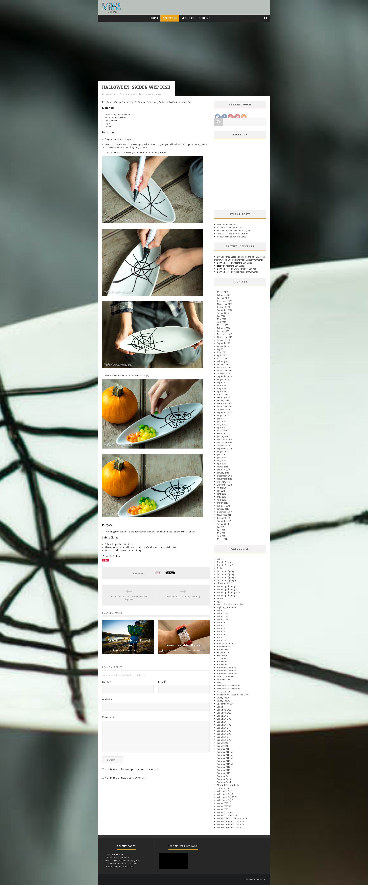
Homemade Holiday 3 (227, 673)
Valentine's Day (224, 791)
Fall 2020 (221, 634)
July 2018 (221, 382)
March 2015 (222, 502)
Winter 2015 (222, 803)
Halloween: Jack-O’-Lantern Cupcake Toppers (129, 598)
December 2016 (224, 439)
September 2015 (224, 484)
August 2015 (223, 487)
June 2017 (221, 421)
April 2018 (221, 391)
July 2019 (221, 349)
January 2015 (223, 508)
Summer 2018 (223, 770)
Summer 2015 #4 (225, 758)
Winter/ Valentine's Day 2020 (230, 824)
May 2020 (221, 319)
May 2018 (221, 388)
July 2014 (221, 527)
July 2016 (221, 454)
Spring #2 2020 (224, 709)
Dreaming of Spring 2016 (228, 592)
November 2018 (224, 370)
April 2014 (221, 536)
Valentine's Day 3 (225, 800)
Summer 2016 (223, 761)
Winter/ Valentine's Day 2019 (230, 821)
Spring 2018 (222, 727)
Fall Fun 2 (221, 640)
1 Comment (200, 650)
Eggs (219, 601)
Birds (219, 568)
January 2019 (223, 364)
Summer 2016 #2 (225, 764)
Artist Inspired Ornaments (246, 271)
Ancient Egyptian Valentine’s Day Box (234, 230)
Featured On (223, 652)
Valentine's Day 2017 (226, 797)
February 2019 (223, 361)
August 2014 (223, 524)
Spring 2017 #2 (224, 724)
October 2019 (223, 340)
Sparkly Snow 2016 (226, 703)
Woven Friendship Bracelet (184, 645)
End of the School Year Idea (230, 604)
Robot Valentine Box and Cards (231, 236)
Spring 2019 (222, 736)
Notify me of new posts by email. (125, 777)
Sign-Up (204, 18)
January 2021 (223, 298)
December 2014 (224, 512)
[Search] (266, 18)
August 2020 (223, 313)
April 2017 (221, 427)
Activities (170, 18)
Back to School (224, 562)
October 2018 (223, 373)
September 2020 (224, 310)
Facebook (240, 134)
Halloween (156, 94)
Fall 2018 (221, 628)
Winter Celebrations (226, 812)
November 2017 (224, 406)
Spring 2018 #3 (224, 733)
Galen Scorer (121, 650)
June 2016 (221, 457)
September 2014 (224, 521)
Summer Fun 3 (224, 779)
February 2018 (223, 397)
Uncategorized (224, 788)
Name (106, 681)
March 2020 (222, 325)
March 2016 (222, 466)
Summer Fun (223, 776)
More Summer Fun (226, 676)
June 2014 (221, 530)
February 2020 (223, 328)
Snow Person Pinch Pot (245, 268)
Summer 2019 (223, 773)
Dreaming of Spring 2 (227, 589)
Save (107, 560)
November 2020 (224, 304)
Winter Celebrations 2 (227, 815)
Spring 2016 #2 (224, 718)
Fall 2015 (221, 610)
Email (162, 681)
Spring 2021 (222, 746)
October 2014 (223, 518)
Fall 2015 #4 (222, 619)
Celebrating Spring (225, 571)
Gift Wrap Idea (223, 658)
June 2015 (221, 493)
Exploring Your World (226, 607)
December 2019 (224, 334)
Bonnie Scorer (111, 94)
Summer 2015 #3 (225, 755)
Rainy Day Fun (223, 691)
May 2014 (221, 533)
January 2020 (223, 331)
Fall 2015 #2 (222, 613)
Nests (220, 682)
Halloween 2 (223, 664)
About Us (187, 18)
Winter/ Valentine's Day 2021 (230, 827)
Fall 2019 (221, 631)
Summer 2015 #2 (225, 752)
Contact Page (250, 879)
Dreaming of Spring (226, 586)
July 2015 (221, 490)
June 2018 (221, 385)
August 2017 (223, 415)
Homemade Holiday (226, 667)
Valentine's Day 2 (225, 794)
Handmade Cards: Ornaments (249, 259)
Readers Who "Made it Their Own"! (233, 694)
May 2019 (221, 352)
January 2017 (223, 436)
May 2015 (221, 496)
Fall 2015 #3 (222, 616)
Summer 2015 (223, 749)
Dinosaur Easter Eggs (227, 224)
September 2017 (224, 412)
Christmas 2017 (224, 583)
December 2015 (224, 475)
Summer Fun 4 (224, 782)
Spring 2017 (222, 721)
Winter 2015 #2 (224, 806)
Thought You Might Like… (229, 785)
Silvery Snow (223, 697)
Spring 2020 (222, 743)
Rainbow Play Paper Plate (229, 227)
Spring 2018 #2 (224, 730)
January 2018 (223, 400)
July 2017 (221, 418)
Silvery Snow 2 (223, 700)
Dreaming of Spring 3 (227, 595)
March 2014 (222, 539)
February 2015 (223, 505)
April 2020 (221, 322)
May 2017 (221, 424)
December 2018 (224, 367)
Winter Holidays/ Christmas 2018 (232, 818)
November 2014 (224, 515)
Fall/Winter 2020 (224, 646)
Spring (220, 706)
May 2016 (221, 460)
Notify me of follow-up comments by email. (132, 769)
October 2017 (223, 409)
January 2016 (223, 472)
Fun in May (222, 655)
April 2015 (221, 499)
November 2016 (224, 442)
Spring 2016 (222, 715)
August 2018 (223, 379)
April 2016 (221, 463)
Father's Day (223, 649)
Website (107, 699)
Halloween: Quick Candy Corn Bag (183, 596)
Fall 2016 (221, 622)
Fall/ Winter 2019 (225, 643)
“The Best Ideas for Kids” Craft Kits (233, 233)
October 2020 (223, 307)
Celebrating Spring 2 (226, 574)
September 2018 (224, 376)
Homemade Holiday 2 (227, 670)
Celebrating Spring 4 (226, 580)
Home (154, 18)
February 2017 (223, 433)
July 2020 (221, 316)
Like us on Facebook (183, 846)
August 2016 (223, 451)
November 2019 (224, 337)
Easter (220, 598)
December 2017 (224, 403)
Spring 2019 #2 (224, 740)
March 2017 (222, 430)
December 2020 (224, 301)
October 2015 (223, 481)
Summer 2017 (223, 767)
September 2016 (224, 448)
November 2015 (224, 478)
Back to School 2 (225, 565)
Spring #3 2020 (224, 712)
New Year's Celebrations (228, 685)
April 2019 (221, 355)
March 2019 (222, 358)
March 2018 (222, 394)
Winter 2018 (222, 809)
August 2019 (223, 346)
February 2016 (223, 469)
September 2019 (224, 343)
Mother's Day (223, 679)
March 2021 (222, 292)
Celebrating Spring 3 (226, 577)
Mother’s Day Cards (243, 262)
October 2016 (223, 445)
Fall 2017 (221, 625)
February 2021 (223, 295)
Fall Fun (220, 637)
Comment (108, 717)
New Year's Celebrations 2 (229, 688)
